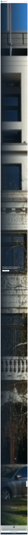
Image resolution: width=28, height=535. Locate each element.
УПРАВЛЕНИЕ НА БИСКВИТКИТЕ (14, 531)
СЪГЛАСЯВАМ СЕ (14, 533)
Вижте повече (6, 271)
